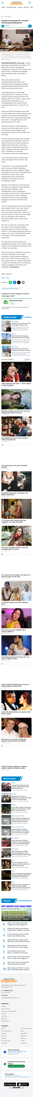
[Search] (30, 2)
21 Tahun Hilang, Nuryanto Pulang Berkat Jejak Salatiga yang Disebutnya (18, 936)
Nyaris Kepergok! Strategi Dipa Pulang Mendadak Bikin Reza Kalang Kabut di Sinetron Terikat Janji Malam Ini (21, 876)
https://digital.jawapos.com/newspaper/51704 (18, 1077)
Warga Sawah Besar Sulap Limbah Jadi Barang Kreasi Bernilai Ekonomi (20, 786)
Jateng (14, 794)
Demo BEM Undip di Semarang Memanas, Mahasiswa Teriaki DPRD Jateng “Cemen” (21, 808)
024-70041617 (5, 992)
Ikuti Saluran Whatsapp (16, 1066)
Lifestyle (23, 1038)
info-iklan (4, 1016)
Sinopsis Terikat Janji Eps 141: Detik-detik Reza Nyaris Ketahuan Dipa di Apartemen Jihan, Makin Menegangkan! (21, 887)
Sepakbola (24, 1033)
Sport (22, 1031)
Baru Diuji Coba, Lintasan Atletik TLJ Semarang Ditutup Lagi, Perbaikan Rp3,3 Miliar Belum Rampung (21, 843)
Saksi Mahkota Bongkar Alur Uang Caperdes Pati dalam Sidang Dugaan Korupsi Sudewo (21, 820)
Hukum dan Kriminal (18, 816)
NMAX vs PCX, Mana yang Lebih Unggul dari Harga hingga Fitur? (17, 924)
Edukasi (3, 1038)
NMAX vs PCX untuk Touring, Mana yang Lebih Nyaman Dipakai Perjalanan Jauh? (18, 964)
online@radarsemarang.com (10, 998)
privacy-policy (5, 1009)
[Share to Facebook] (14, 282)
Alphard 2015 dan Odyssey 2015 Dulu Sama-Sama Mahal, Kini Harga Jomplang (18, 941)
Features (4, 1043)
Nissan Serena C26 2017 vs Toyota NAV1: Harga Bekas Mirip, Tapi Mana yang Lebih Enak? (18, 969)
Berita (13, 334)
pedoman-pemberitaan (8, 1011)
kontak (3, 1014)
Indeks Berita (5, 1021)
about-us (4, 1018)
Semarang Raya (6, 1031)
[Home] (2, 16)
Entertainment (5, 1041)
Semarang (8, 17)
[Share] (30, 26)
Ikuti (12, 303)
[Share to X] (19, 282)
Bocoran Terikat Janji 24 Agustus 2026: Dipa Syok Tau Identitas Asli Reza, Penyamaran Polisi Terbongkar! (21, 866)
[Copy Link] (23, 282)
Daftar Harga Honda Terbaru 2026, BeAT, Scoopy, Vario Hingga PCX (18, 957)
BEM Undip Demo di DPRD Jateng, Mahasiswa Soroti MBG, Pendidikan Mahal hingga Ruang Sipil (21, 854)
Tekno (23, 1041)
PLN (8, 278)
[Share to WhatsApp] (10, 282)
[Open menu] (3, 2)
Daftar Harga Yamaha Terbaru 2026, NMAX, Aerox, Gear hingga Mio (17, 947)
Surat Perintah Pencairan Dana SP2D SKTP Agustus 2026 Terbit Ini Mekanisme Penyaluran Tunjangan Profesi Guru (17, 918)
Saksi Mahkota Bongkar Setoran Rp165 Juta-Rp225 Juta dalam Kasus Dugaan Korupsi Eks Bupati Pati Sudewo (20, 832)
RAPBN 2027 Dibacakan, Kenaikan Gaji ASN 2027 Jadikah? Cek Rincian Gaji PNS (18, 930)
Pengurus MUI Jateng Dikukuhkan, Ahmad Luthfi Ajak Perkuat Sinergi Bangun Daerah (21, 798)
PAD (3, 278)
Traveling (23, 1043)
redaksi (3, 1006)
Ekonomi (4, 1036)
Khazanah (24, 1036)
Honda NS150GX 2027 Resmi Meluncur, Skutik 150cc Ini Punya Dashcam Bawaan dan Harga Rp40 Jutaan (18, 953)
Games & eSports (26, 1028)
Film (13, 860)
